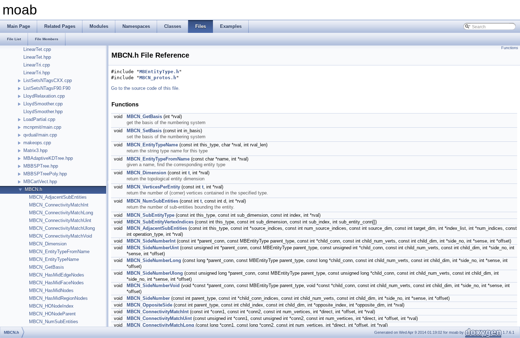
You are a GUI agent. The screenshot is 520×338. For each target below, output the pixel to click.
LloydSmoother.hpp (43, 111)
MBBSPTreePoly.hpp (45, 173)
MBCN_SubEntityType (150, 215)
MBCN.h (33, 189)
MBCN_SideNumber (148, 298)
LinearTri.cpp (36, 65)
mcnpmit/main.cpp (42, 127)
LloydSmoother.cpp (43, 103)
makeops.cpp (37, 142)
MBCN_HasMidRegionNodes (58, 298)
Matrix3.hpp (35, 150)
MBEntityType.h (159, 71)
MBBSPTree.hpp (40, 166)
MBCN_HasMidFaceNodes (56, 282)
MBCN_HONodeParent (52, 313)
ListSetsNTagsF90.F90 (46, 88)
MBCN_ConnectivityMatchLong (61, 212)
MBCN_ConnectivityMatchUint (60, 220)
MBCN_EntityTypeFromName (59, 251)
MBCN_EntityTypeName (54, 259)
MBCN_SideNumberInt (151, 241)
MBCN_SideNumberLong (154, 260)
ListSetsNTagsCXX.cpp (47, 80)
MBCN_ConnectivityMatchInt (58, 205)
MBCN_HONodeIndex (51, 306)
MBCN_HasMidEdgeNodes (56, 275)
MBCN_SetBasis (144, 130)
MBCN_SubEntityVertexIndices (160, 222)
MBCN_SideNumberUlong (155, 273)
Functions (509, 48)
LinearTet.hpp (37, 57)
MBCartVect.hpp (40, 181)
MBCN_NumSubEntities (53, 321)
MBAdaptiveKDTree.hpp (48, 158)
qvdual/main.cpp (40, 135)
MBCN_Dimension (48, 243)
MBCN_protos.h (157, 77)
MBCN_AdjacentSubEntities (58, 197)
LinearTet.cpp (37, 49)
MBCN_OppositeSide (149, 305)
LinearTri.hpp (36, 72)
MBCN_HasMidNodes (51, 290)
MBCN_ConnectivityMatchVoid (60, 236)
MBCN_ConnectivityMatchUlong (62, 228)
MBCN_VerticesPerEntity (153, 187)
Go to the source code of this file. (145, 88)
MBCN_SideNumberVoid (153, 285)
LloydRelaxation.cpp (44, 96)
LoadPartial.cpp (39, 119)
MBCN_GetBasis (46, 267)
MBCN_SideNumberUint (153, 247)
